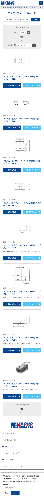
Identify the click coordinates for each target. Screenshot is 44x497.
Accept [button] (15, 493)
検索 (36, 19)
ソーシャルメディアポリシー (15, 466)
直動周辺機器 (19, 7)
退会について (9, 446)
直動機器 (9, 7)
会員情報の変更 (10, 440)
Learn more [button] (8, 487)
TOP (2, 7)
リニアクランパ (31, 7)
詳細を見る (12, 85)
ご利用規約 (9, 459)
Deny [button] (7, 493)
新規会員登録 (9, 433)
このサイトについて (12, 453)
